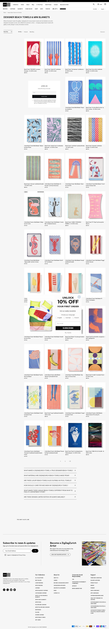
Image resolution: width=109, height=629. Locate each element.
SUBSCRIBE (68, 328)
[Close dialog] (79, 297)
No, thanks (68, 332)
